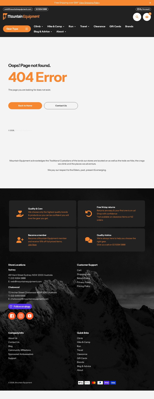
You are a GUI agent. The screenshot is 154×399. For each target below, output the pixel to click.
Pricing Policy (83, 286)
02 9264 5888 (41, 9)
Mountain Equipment (23, 130)
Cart (79, 270)
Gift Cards (82, 358)
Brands (80, 362)
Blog (10, 346)
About (80, 370)
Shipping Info (83, 274)
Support (12, 358)
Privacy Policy (84, 282)
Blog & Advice (84, 366)
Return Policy (83, 278)
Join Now (32, 244)
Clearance (82, 354)
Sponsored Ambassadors (20, 354)
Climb (80, 338)
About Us (12, 338)
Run (79, 346)
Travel (80, 350)
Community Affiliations (19, 350)
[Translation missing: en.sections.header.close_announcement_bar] (150, 2)
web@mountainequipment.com (17, 9)
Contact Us (13, 342)
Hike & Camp (83, 342)
